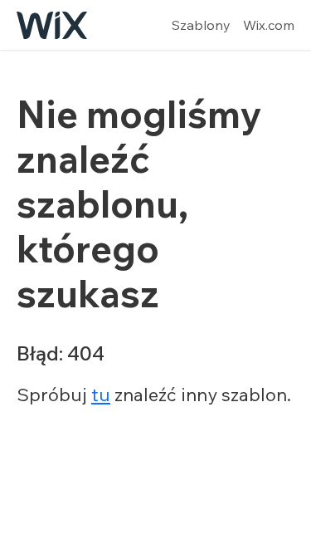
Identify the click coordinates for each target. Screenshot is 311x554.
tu (100, 394)
